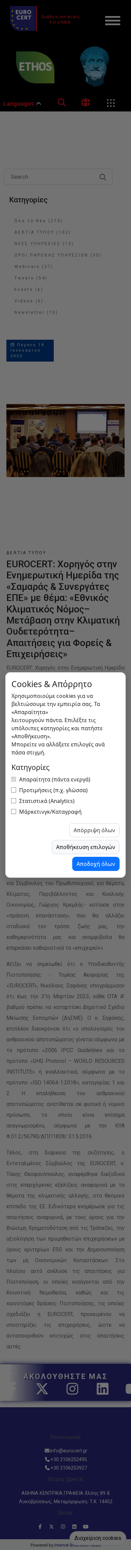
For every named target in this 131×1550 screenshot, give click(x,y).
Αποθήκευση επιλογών (85, 847)
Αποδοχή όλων (96, 864)
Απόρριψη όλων (94, 830)
